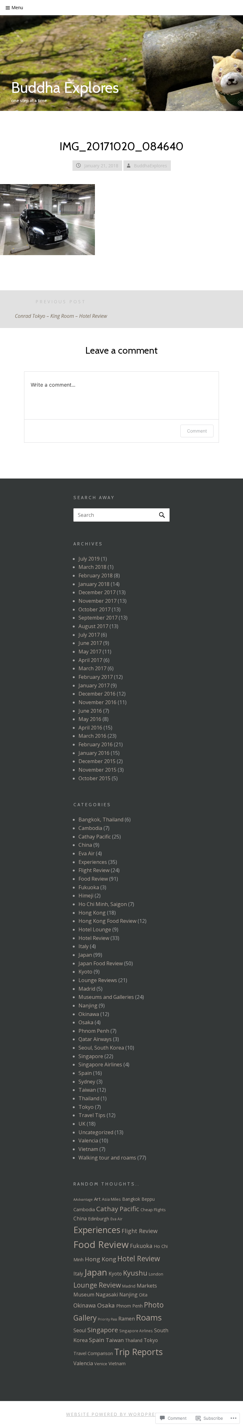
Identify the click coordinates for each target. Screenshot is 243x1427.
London (156, 1274)
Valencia (88, 1140)
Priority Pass (107, 1319)
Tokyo (86, 1106)
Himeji (85, 895)
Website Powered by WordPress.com (120, 1414)
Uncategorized (95, 1132)
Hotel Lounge (94, 929)
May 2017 (89, 651)
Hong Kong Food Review (107, 920)
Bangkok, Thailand (100, 819)
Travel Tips (91, 1115)
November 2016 (97, 702)
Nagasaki (107, 1294)
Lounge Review (97, 1284)
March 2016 (92, 735)
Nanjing (87, 1005)
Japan (85, 954)
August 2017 (93, 626)
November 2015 (97, 769)
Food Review (93, 878)
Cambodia (90, 828)
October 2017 (94, 609)
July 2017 (89, 634)
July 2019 (89, 558)
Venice (100, 1363)
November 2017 (97, 600)
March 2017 (92, 668)
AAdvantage (83, 1199)
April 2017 (90, 660)
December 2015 (96, 761)
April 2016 (90, 727)
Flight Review (93, 870)
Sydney (86, 1081)
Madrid (86, 988)
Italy (83, 946)
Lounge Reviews (97, 980)
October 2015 (94, 778)
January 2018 (93, 584)
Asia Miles (111, 1199)
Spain (85, 1073)
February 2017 (95, 676)
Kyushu (135, 1272)
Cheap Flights (153, 1209)
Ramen (126, 1318)
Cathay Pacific (94, 836)
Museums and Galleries (106, 996)
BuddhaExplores (150, 166)
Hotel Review (93, 938)
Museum (83, 1294)
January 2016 (93, 752)
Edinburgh (98, 1219)
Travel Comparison (93, 1353)
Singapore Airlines (100, 1064)
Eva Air (86, 853)
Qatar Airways (95, 1039)
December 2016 (96, 693)
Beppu (148, 1199)
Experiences (92, 861)
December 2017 (96, 592)
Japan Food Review (100, 963)
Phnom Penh (93, 1030)
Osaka (85, 1022)
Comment (197, 431)
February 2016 (95, 744)
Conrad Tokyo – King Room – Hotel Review (61, 309)
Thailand (88, 1098)
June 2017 (90, 643)
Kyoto (85, 971)
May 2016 (89, 719)
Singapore (90, 1056)
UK (81, 1123)
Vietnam (88, 1149)
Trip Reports (138, 1352)
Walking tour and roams (107, 1157)
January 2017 (93, 685)
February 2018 (95, 575)
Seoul (79, 1330)
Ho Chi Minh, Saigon (102, 904)
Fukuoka (88, 887)
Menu (17, 7)
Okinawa (88, 1014)
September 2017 (97, 617)
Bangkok (131, 1199)
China (85, 844)
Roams (149, 1317)
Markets (147, 1285)
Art (97, 1199)
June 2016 (90, 710)
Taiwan (87, 1089)
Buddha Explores (65, 87)
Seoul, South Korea (101, 1047)
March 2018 (92, 566)
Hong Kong (92, 912)
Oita (143, 1295)
